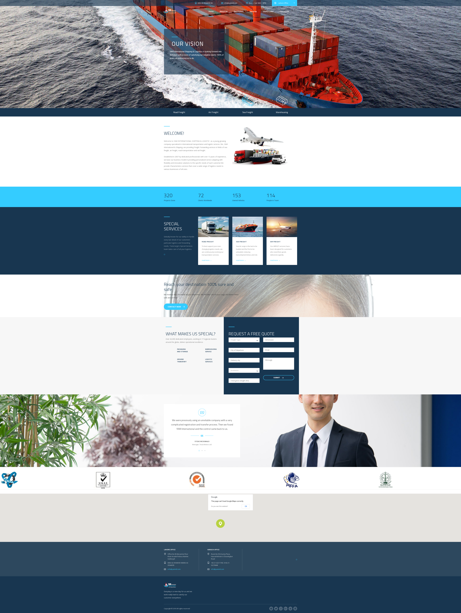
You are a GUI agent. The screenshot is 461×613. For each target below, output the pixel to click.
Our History (239, 11)
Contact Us (284, 11)
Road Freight (208, 241)
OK (246, 506)
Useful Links (268, 11)
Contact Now (174, 307)
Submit (276, 377)
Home (211, 11)
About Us (223, 11)
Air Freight (275, 241)
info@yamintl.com (174, 569)
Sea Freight (241, 241)
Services (253, 11)
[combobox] (244, 339)
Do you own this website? (219, 506)
